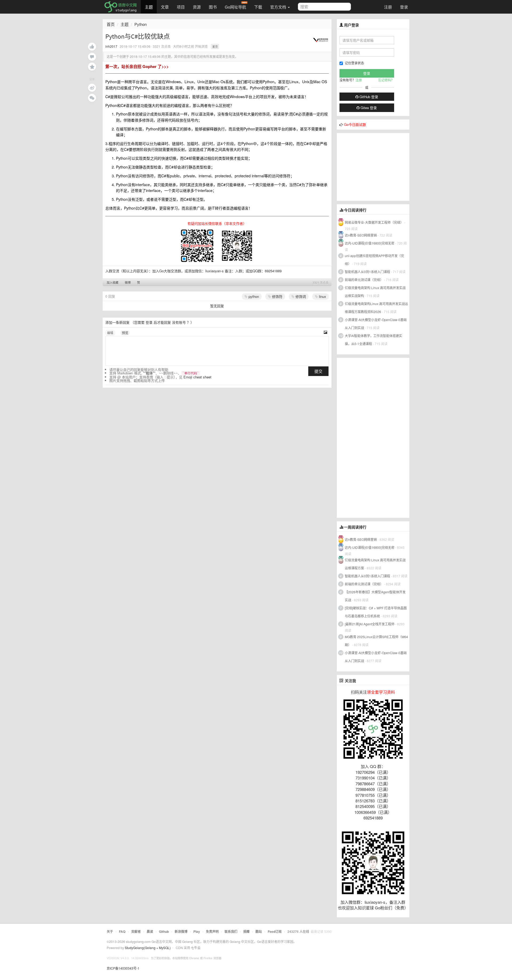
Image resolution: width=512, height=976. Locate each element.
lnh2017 (111, 46)
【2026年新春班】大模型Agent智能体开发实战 (375, 596)
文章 (165, 7)
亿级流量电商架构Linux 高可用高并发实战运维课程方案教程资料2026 (376, 307)
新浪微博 (181, 931)
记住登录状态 (354, 63)
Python (140, 24)
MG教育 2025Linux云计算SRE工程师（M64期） (376, 640)
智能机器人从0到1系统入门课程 (367, 271)
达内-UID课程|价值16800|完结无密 (369, 243)
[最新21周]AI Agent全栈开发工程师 (369, 624)
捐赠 (246, 931)
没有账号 (179, 322)
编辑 (110, 332)
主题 (149, 7)
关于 (110, 931)
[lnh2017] (320, 39)
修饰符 (276, 296)
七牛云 (196, 947)
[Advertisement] (377, 166)
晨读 (150, 931)
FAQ (122, 931)
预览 (125, 332)
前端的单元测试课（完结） (364, 279)
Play (196, 931)
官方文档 (278, 7)
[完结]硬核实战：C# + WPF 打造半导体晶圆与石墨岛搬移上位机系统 (376, 612)
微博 (128, 282)
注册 (388, 7)
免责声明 (212, 931)
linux (322, 296)
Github (164, 931)
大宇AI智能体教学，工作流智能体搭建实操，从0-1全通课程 (373, 339)
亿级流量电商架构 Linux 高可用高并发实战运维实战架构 (375, 291)
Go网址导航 (235, 7)
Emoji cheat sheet (197, 376)
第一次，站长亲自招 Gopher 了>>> (137, 66)
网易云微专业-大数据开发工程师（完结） (374, 222)
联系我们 (231, 931)
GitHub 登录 (368, 96)
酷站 (258, 931)
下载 (258, 7)
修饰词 (300, 296)
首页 (111, 24)
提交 (318, 371)
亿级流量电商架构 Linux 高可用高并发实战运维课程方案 (375, 564)
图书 (213, 7)
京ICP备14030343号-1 (123, 968)
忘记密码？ (386, 80)
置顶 (215, 47)
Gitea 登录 (368, 107)
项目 (181, 7)
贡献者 (136, 931)
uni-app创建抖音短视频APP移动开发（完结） (374, 259)
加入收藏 (112, 282)
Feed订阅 (275, 931)
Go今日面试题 (355, 124)
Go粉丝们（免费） (391, 907)
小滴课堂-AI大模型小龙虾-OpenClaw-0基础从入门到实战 (376, 323)
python (253, 296)
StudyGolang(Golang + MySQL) (148, 947)
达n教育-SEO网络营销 (361, 235)
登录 (404, 7)
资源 (197, 7)
